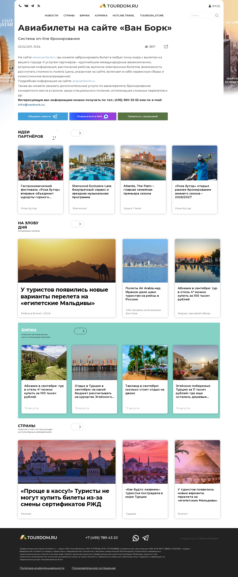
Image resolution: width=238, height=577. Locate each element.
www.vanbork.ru (44, 57)
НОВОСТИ (51, 15)
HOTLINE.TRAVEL (124, 15)
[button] (73, 133)
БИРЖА (85, 15)
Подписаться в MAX (89, 116)
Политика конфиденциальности (42, 568)
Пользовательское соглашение (94, 568)
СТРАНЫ (69, 15)
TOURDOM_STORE (152, 15)
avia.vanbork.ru (83, 81)
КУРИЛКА (101, 15)
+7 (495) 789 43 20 (101, 538)
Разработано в (199, 538)
